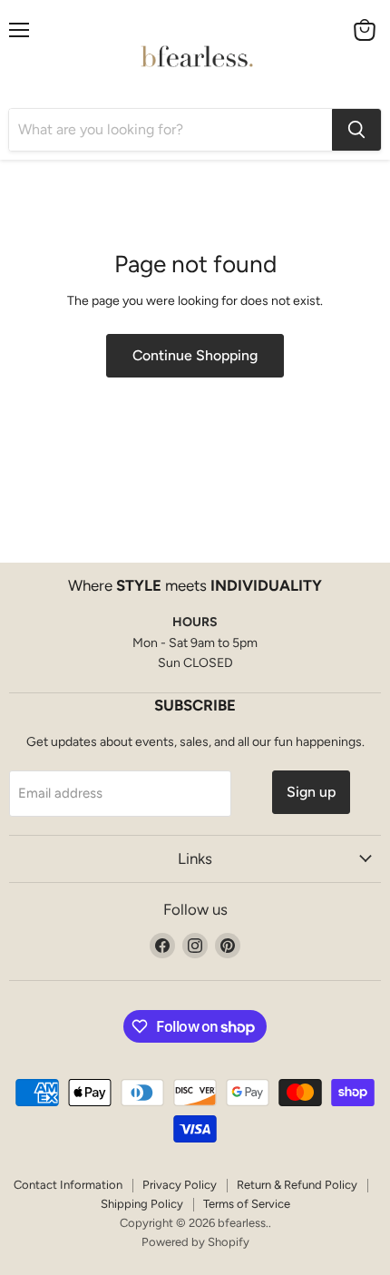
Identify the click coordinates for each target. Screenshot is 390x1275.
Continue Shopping (195, 355)
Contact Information (68, 1185)
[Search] (356, 130)
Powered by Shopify (195, 1242)
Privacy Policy (179, 1185)
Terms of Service (246, 1204)
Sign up (311, 791)
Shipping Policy (142, 1204)
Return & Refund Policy (297, 1185)
